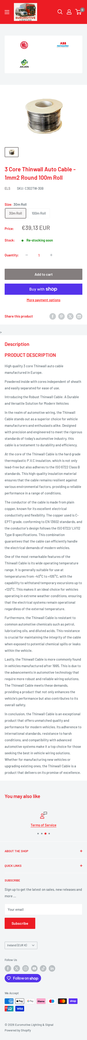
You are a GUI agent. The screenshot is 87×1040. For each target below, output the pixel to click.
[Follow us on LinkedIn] (52, 968)
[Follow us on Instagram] (25, 968)
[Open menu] (7, 12)
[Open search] (60, 11)
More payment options (43, 300)
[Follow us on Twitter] (16, 968)
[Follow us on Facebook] (8, 968)
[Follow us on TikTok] (43, 968)
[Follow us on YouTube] (34, 968)
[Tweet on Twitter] (70, 315)
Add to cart (44, 274)
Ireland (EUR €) (17, 945)
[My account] (69, 11)
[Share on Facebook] (52, 315)
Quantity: (12, 255)
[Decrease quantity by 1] (27, 255)
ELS (7, 188)
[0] (78, 12)
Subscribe (20, 923)
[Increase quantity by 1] (51, 255)
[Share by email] (79, 315)
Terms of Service (43, 825)
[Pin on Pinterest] (61, 315)
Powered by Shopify (18, 1030)
